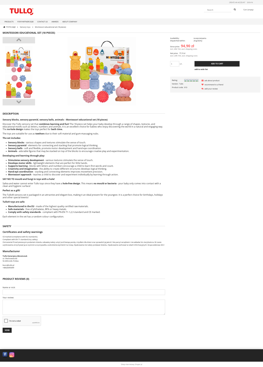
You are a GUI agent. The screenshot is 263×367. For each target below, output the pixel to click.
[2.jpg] (19, 88)
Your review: (8, 297)
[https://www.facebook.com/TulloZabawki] (5, 354)
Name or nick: (9, 287)
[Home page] (21, 11)
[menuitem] (9, 21)
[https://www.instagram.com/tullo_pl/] (12, 354)
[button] (210, 80)
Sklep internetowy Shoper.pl (131, 364)
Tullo (181, 84)
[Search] (235, 10)
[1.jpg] (19, 59)
